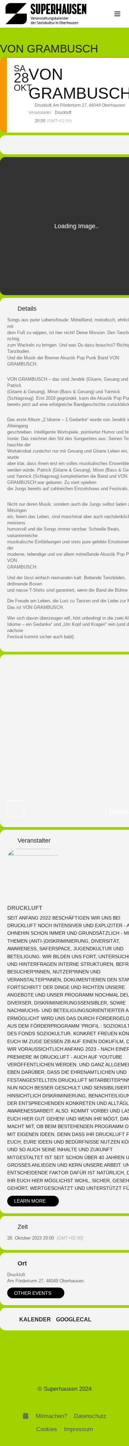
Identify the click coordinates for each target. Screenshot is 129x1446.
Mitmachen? (51, 1416)
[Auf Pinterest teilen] (69, 145)
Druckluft (24, 908)
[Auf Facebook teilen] (41, 145)
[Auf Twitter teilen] (55, 145)
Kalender (35, 1319)
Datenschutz (90, 1416)
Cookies (46, 1429)
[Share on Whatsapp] (83, 145)
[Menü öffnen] (117, 13)
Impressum (78, 1429)
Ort (22, 1263)
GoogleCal (74, 1319)
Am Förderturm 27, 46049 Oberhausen (45, 1280)
